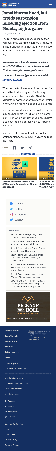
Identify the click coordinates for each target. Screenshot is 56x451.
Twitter (18, 209)
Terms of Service (12, 445)
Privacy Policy (11, 440)
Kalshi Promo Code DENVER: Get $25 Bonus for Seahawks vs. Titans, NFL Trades (19, 184)
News (7, 357)
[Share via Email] (30, 148)
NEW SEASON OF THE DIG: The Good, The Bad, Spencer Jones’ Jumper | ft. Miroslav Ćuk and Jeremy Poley (28, 284)
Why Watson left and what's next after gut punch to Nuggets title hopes (28, 242)
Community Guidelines (14, 424)
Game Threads (11, 336)
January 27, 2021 (12, 79)
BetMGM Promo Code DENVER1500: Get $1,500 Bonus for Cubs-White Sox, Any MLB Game (29, 267)
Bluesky (18, 219)
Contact (8, 429)
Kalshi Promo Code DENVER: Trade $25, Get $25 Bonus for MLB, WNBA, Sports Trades (28, 258)
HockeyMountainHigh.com (16, 383)
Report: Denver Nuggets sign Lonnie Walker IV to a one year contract (27, 275)
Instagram (20, 214)
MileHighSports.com (14, 378)
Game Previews (12, 331)
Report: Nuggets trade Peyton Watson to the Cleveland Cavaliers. (28, 249)
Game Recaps (11, 341)
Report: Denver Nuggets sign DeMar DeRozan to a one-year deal (27, 235)
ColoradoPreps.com (13, 389)
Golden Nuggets (12, 352)
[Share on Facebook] (14, 148)
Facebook (19, 203)
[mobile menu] (50, 4)
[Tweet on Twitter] (22, 148)
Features (9, 346)
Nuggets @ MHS (11, 364)
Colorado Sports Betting (16, 369)
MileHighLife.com (12, 394)
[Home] (11, 4)
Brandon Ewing (20, 34)
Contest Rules (11, 434)
